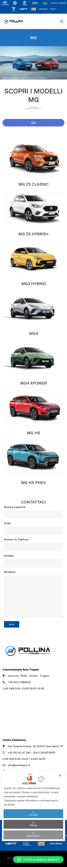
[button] (38, 859)
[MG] (15, 2)
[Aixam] (25, 2)
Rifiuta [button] (33, 825)
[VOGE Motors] (13, 8)
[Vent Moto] (23, 8)
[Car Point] (33, 8)
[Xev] (35, 2)
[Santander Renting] (53, 8)
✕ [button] (60, 775)
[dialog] (33, 805)
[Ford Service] (45, 2)
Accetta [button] (33, 814)
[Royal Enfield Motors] (43, 8)
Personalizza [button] (33, 835)
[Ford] (58, 2)
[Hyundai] (5, 2)
